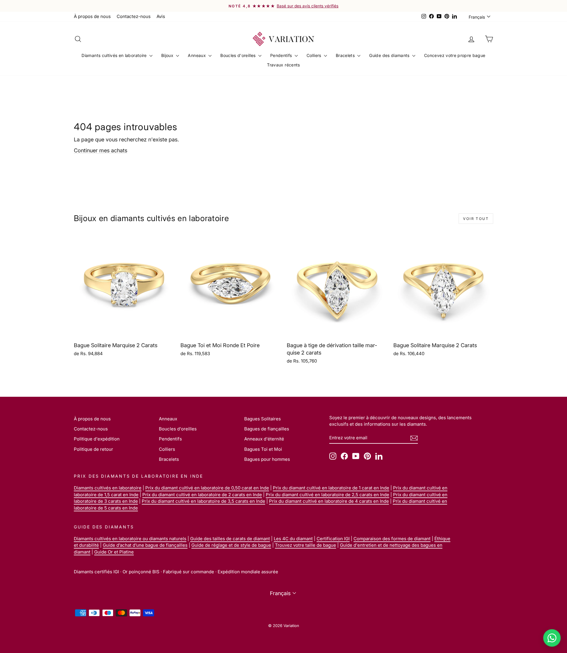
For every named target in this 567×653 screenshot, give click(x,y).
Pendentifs (281, 55)
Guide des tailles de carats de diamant (230, 538)
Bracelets (346, 55)
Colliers (314, 55)
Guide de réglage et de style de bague (231, 545)
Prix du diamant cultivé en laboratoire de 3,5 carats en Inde (203, 501)
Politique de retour (93, 449)
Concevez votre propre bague (454, 55)
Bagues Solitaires (262, 419)
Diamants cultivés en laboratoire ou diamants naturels (130, 538)
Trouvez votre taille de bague (305, 545)
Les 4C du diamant (293, 538)
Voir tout (476, 218)
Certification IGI (333, 538)
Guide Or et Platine (114, 552)
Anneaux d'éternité (264, 439)
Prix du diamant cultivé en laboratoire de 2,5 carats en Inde (327, 494)
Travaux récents (283, 64)
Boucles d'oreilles (238, 55)
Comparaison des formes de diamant (392, 538)
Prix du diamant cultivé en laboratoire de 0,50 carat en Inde (207, 488)
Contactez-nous (134, 16)
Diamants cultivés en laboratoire (115, 55)
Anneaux (197, 55)
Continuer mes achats (100, 150)
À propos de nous (92, 16)
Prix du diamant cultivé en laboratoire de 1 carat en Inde (331, 488)
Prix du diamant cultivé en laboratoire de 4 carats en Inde (329, 501)
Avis (161, 16)
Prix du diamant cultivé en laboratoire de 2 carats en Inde (202, 494)
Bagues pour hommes (267, 459)
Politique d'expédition (97, 439)
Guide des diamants (390, 55)
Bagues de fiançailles (266, 429)
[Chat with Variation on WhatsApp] (552, 638)
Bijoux (168, 55)
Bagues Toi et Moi (263, 449)
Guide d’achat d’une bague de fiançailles (145, 545)
